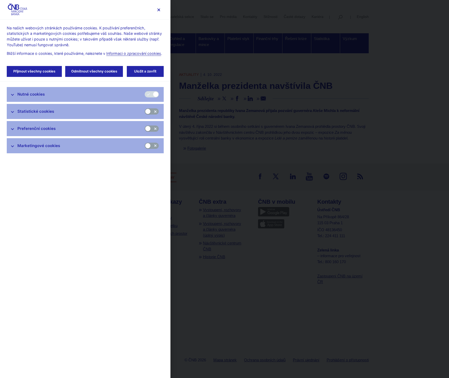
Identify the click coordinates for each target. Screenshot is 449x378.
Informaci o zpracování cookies (133, 53)
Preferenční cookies (36, 128)
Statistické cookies (35, 111)
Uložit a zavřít (145, 71)
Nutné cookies (31, 94)
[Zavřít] (159, 10)
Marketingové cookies (38, 145)
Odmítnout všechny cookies (94, 71)
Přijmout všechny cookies (34, 71)
